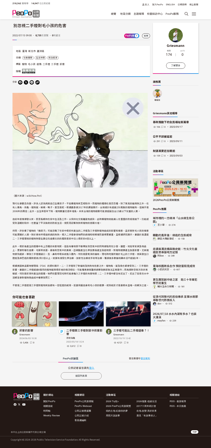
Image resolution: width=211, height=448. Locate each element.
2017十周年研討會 (146, 406)
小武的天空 (163, 269)
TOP (195, 432)
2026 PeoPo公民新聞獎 (118, 406)
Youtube (24, 404)
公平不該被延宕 (162, 136)
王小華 (160, 225)
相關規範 (48, 406)
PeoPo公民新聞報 (84, 401)
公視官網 (182, 4)
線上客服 (193, 4)
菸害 (62, 64)
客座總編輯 (80, 420)
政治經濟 (53, 57)
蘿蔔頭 (157, 100)
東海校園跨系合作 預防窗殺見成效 (174, 266)
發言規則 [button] (145, 358)
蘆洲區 (40, 51)
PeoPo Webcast (83, 406)
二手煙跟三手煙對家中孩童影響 (84, 332)
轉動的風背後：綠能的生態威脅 (172, 235)
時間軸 (46, 410)
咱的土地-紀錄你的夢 (117, 410)
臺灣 (24, 51)
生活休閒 (40, 57)
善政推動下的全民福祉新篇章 (171, 122)
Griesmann (24, 334)
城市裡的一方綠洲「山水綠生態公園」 (173, 219)
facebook (15, 404)
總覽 (113, 13)
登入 (147, 4)
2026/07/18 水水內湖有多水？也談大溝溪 (175, 315)
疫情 (39, 64)
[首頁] (26, 14)
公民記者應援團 (83, 410)
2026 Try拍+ (112, 401)
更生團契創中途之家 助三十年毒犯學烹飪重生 (175, 281)
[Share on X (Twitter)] (26, 82)
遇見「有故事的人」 (147, 415)
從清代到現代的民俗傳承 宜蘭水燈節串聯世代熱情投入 (175, 298)
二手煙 (46, 64)
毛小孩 (31, 64)
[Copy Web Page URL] (37, 82)
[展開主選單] (194, 14)
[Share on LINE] (32, 82)
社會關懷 (28, 57)
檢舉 (146, 36)
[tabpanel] (81, 368)
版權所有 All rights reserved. (29, 71)
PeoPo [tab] (70, 358)
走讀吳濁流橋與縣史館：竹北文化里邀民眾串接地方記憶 (175, 250)
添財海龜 (70, 338)
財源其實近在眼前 (164, 151)
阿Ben (160, 255)
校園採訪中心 (155, 13)
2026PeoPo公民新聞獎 (166, 200)
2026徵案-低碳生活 (147, 401)
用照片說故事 (113, 415)
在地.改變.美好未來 (147, 410)
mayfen (161, 320)
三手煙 (55, 64)
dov (159, 303)
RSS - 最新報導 (178, 401)
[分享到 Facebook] (20, 82)
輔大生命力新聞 (165, 286)
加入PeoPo (157, 4)
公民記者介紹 (82, 415)
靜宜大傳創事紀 (165, 238)
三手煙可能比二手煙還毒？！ (131, 330)
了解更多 (175, 65)
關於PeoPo (49, 401)
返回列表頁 (81, 375)
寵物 (24, 64)
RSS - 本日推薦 (178, 406)
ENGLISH (170, 4)
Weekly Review (51, 415)
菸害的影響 (26, 330)
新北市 (32, 51)
